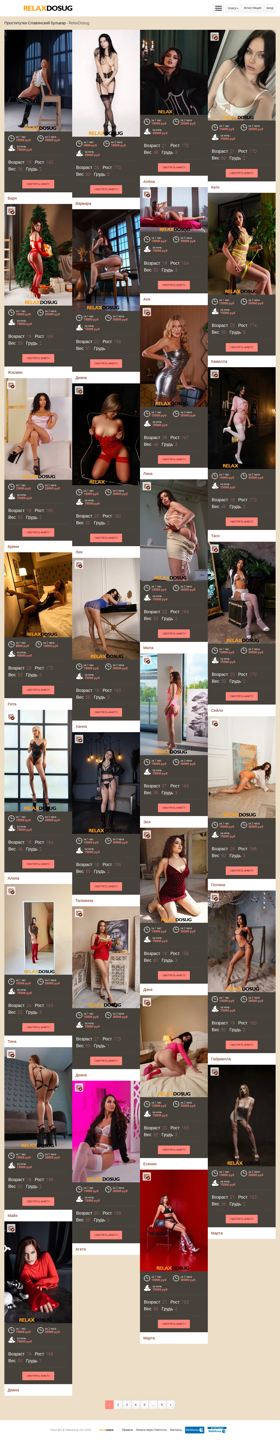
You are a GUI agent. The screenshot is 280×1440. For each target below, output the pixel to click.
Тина (12, 1041)
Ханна (81, 726)
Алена (13, 878)
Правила (127, 1429)
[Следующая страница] (170, 1404)
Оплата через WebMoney (151, 1429)
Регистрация (252, 8)
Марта (217, 1233)
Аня (146, 299)
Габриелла (221, 1059)
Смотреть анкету (38, 184)
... (153, 1404)
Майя (13, 1215)
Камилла (219, 361)
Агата (80, 1249)
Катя (215, 187)
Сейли (217, 710)
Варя (12, 198)
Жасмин (15, 372)
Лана (147, 473)
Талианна (84, 900)
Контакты (176, 1429)
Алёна (149, 181)
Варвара (83, 203)
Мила (148, 647)
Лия (78, 552)
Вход (270, 8)
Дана (147, 989)
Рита (12, 704)
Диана (81, 377)
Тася (215, 535)
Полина (218, 884)
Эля (146, 822)
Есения (150, 1164)
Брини (13, 546)
